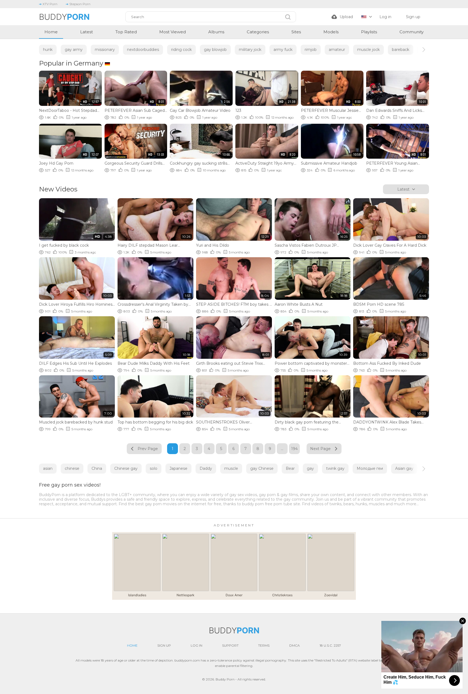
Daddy (206, 468)
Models (331, 31)
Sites (296, 31)
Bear (290, 468)
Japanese (178, 468)
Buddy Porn (225, 679)
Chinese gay (126, 468)
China (97, 468)
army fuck (283, 49)
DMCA (294, 645)
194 (294, 448)
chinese (72, 468)
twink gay (335, 468)
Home (51, 31)
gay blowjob (215, 49)
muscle (231, 468)
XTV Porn (50, 4)
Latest (86, 31)
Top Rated (126, 31)
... (282, 448)
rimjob (311, 49)
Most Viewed (172, 31)
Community (411, 31)
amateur (337, 49)
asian (48, 468)
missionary (105, 49)
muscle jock (368, 49)
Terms (263, 645)
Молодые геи (370, 468)
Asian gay (404, 468)
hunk (48, 49)
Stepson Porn (79, 4)
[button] (419, 50)
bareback (400, 49)
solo (153, 468)
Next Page (320, 448)
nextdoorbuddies (143, 49)
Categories (258, 31)
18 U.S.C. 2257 (330, 645)
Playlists (369, 31)
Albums (216, 31)
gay (310, 468)
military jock (250, 49)
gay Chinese (262, 468)
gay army (74, 49)
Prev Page (148, 448)
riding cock (181, 49)
